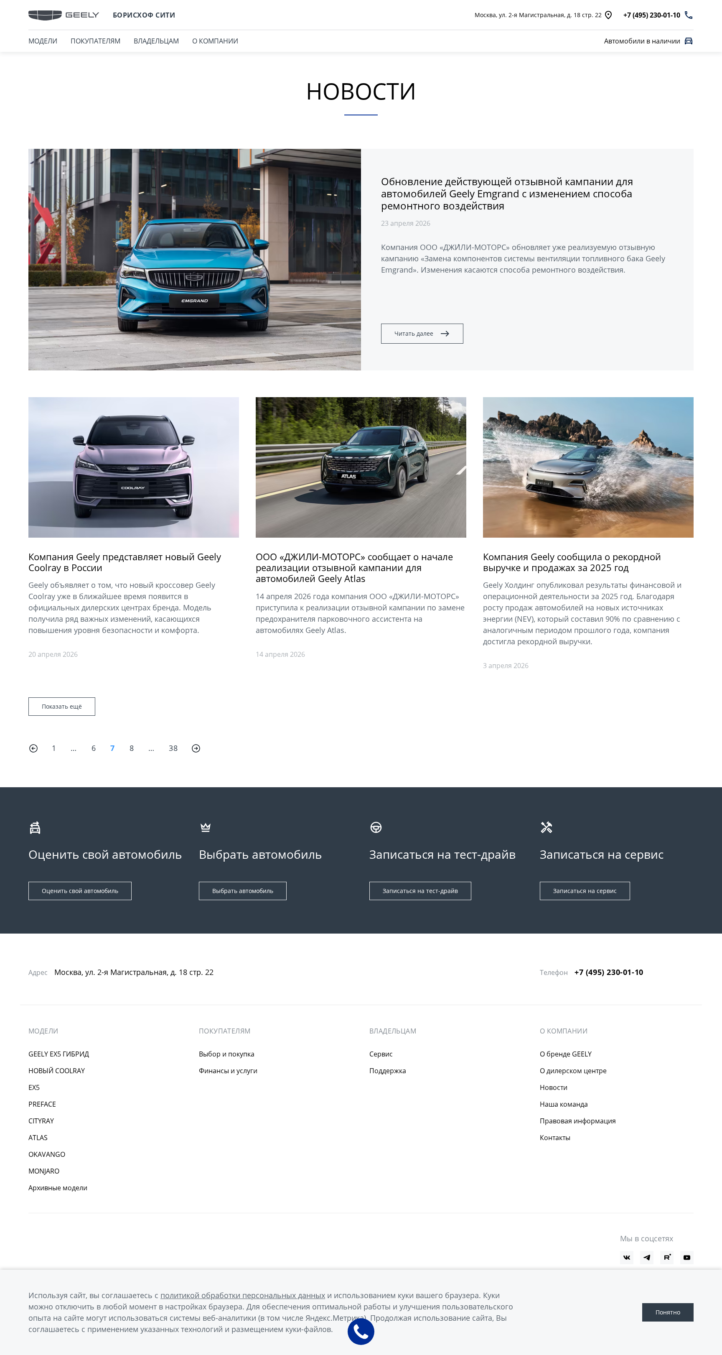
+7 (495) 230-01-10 (609, 972)
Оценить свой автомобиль (80, 891)
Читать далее (413, 333)
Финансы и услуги (228, 1070)
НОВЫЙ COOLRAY (56, 1070)
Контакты (555, 1137)
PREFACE (42, 1104)
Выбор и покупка (226, 1054)
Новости (553, 1087)
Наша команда (564, 1104)
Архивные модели (57, 1187)
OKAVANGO (46, 1154)
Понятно (668, 1312)
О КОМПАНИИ (215, 41)
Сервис (381, 1054)
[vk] (626, 1257)
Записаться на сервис (585, 891)
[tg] (646, 1257)
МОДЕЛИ (42, 41)
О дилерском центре (573, 1070)
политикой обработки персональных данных (242, 1295)
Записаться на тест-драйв (420, 891)
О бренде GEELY (566, 1054)
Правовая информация (578, 1120)
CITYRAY (41, 1120)
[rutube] (667, 1257)
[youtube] (687, 1257)
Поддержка (387, 1070)
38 (173, 748)
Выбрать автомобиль (242, 891)
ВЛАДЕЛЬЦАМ (156, 41)
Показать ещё (62, 706)
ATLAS (38, 1137)
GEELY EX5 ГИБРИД (58, 1054)
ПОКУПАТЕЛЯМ (95, 41)
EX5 (34, 1087)
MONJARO (43, 1171)
